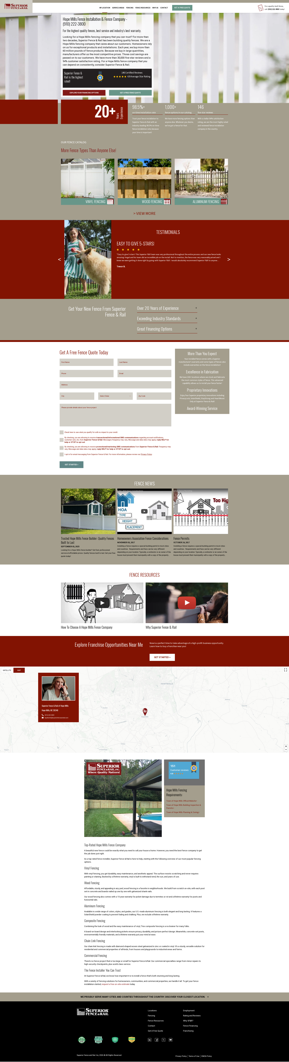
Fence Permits (181, 538)
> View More (144, 213)
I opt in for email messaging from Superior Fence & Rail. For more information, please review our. (108, 454)
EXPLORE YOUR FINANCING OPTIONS (84, 93)
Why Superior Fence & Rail (161, 627)
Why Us (155, 8)
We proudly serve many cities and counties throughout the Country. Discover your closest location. (144, 997)
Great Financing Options (154, 329)
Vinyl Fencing (95, 201)
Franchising (188, 1031)
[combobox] (115, 396)
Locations (152, 1010)
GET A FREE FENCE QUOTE (130, 93)
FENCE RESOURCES (142, 8)
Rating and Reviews (192, 1015)
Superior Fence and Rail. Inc (88, 1055)
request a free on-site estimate (115, 984)
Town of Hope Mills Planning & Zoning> (182, 812)
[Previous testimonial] (60, 259)
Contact (164, 8)
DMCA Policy (206, 1056)
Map (19, 670)
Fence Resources (156, 1021)
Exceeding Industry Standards (159, 318)
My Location (104, 8)
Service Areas (118, 8)
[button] (145, 712)
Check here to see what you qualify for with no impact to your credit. (91, 432)
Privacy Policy (146, 454)
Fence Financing (190, 1026)
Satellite (7, 670)
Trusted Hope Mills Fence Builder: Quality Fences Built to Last (87, 540)
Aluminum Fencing (206, 201)
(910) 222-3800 (273, 9)
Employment (189, 1010)
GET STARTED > (71, 465)
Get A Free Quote (182, 8)
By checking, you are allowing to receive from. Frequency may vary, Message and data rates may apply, (117, 448)
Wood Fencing (152, 201)
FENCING (129, 8)
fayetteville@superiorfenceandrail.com (56, 718)
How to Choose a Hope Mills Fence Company (86, 627)
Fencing (151, 1015)
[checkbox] (62, 432)
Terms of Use (194, 1056)
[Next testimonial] (229, 259)
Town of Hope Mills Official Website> (181, 801)
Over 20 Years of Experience (158, 308)
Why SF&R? (188, 1021)
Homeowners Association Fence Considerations (143, 538)
